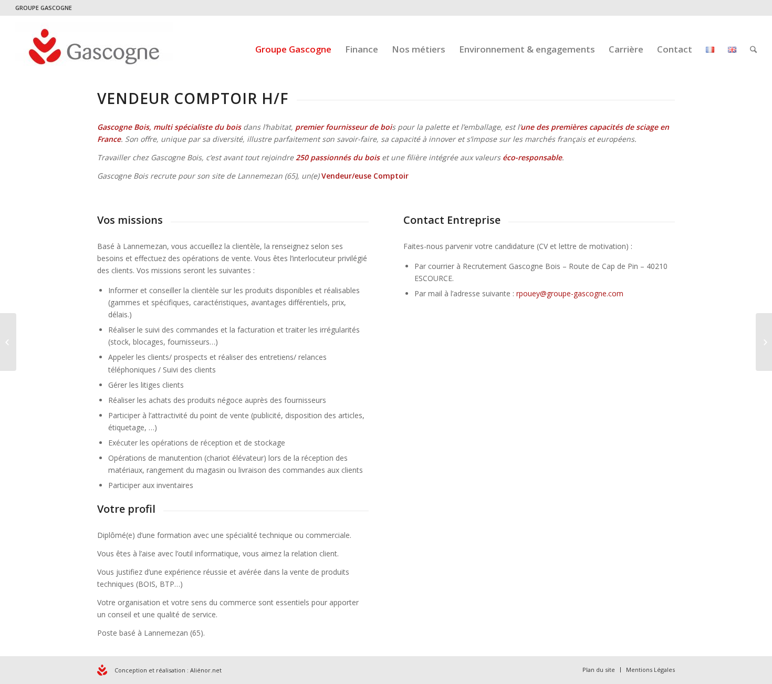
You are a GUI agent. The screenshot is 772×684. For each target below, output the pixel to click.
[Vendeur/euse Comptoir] (8, 342)
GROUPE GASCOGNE (43, 8)
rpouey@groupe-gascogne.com (569, 293)
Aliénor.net (206, 670)
